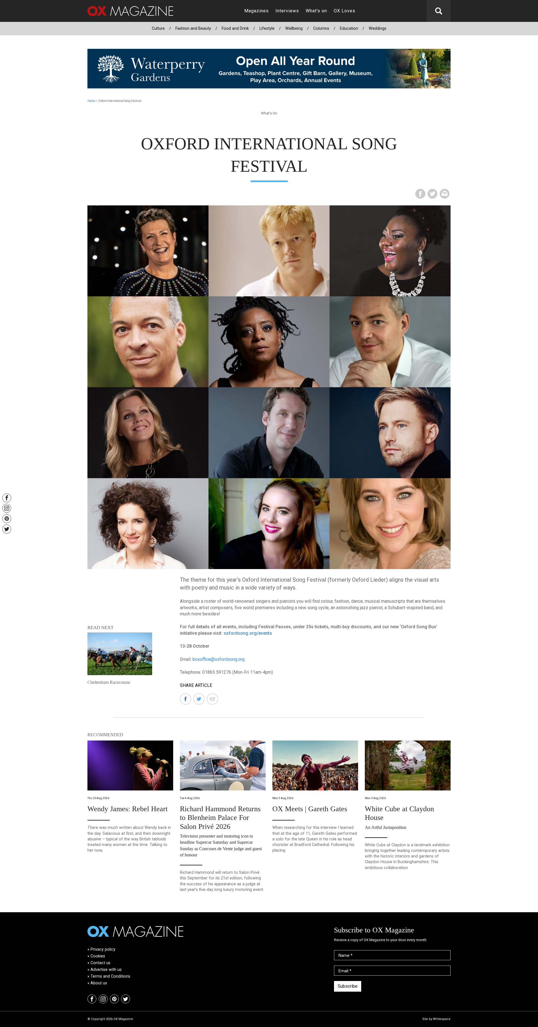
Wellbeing (294, 28)
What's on (316, 10)
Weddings (377, 28)
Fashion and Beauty (193, 28)
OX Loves (344, 10)
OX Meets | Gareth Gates (309, 809)
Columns (321, 28)
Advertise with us (106, 969)
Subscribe (348, 986)
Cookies (98, 956)
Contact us (100, 962)
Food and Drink (235, 28)
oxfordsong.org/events (248, 633)
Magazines (256, 10)
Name (345, 955)
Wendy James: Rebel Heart (127, 809)
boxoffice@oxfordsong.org (219, 659)
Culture (158, 28)
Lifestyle (267, 28)
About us (99, 983)
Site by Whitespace (436, 1019)
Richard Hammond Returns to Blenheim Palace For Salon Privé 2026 (220, 817)
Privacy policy (103, 949)
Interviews (287, 10)
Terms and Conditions (110, 976)
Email (344, 971)
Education (349, 28)
